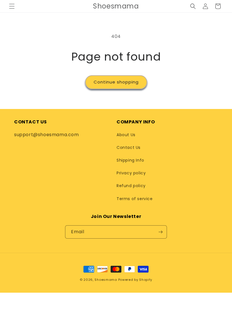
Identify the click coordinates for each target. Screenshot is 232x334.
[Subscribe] (160, 232)
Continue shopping (116, 82)
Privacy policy (131, 173)
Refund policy (131, 186)
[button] (12, 6)
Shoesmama (105, 279)
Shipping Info (130, 160)
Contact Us (129, 147)
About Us (126, 135)
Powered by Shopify (135, 279)
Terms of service (135, 199)
